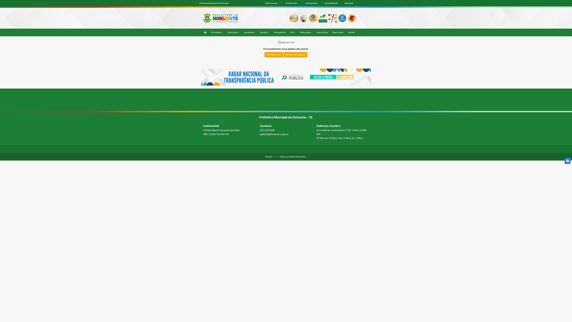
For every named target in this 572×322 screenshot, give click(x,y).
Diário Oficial (322, 32)
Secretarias (249, 32)
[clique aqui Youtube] (289, 149)
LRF (292, 32)
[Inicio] (205, 32)
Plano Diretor (338, 32)
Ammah (351, 32)
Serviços (264, 32)
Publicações (305, 32)
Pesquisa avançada (296, 55)
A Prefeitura (216, 32)
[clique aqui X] (282, 149)
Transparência (279, 32)
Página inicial (275, 55)
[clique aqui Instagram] (296, 149)
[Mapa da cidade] (286, 100)
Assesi (275, 157)
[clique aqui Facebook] (275, 149)
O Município (232, 32)
